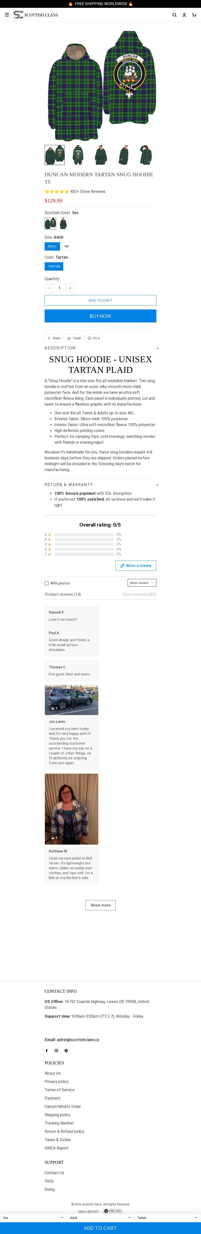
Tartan (61, 257)
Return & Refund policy (64, 1131)
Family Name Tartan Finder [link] (67, 1034)
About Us (53, 1073)
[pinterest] (67, 1051)
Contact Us (54, 1172)
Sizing (50, 1189)
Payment (52, 1098)
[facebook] (48, 1051)
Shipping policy (57, 1115)
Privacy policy (57, 1081)
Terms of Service (60, 1090)
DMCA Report (57, 1148)
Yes (75, 212)
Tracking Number (59, 1123)
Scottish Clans (57, 1025)
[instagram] (57, 1051)
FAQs (49, 1181)
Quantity (52, 278)
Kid (67, 246)
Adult (58, 237)
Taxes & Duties (58, 1139)
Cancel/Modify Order (63, 1106)
